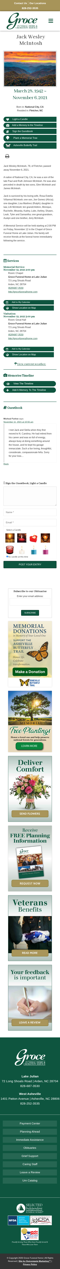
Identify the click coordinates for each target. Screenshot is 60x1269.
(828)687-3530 (15, 288)
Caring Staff (30, 1164)
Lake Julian (30, 1076)
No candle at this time (18, 557)
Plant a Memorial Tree (25, 138)
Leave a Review (30, 1172)
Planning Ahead (30, 1131)
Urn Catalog (29, 1180)
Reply (6, 464)
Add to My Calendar (20, 302)
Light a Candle (20, 119)
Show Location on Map (24, 308)
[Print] (7, 156)
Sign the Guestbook (22, 131)
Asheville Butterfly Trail (25, 145)
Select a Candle (13, 530)
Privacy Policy (30, 1264)
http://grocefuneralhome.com (22, 292)
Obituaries (29, 1147)
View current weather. (31, 364)
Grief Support (30, 1156)
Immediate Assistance (30, 1139)
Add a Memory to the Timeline (27, 125)
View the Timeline (23, 383)
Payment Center (30, 1123)
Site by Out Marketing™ (35, 1261)
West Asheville (30, 1093)
